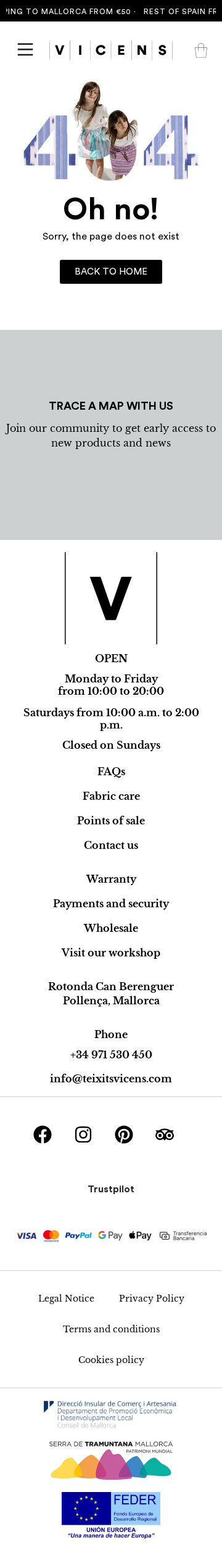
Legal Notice (66, 1298)
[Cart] (201, 50)
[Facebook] (43, 1134)
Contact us (111, 845)
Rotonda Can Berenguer (111, 986)
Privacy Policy (151, 1298)
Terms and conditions (111, 1329)
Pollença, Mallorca (111, 1000)
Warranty (111, 879)
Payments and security (111, 903)
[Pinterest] (124, 1134)
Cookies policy (111, 1359)
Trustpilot (111, 1189)
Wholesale (111, 928)
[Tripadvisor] (165, 1134)
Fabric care (111, 796)
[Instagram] (83, 1134)
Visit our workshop (111, 953)
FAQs (111, 771)
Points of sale (111, 821)
